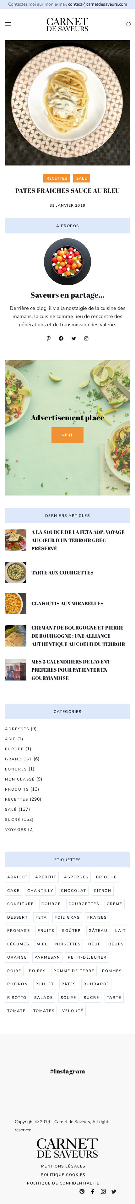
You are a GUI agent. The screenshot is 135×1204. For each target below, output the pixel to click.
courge (51, 903)
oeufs (116, 944)
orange (17, 957)
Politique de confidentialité (63, 1183)
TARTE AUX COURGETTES (62, 572)
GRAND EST (18, 759)
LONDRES (16, 769)
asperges (76, 877)
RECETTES (16, 799)
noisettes (68, 944)
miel (42, 944)
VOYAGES (15, 829)
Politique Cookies (63, 1174)
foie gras (67, 917)
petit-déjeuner (87, 957)
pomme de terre (73, 970)
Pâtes (69, 984)
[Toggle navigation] (8, 24)
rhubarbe (96, 984)
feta (41, 917)
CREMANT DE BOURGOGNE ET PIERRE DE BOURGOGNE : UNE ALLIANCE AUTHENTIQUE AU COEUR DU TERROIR (78, 635)
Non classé (20, 779)
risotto (17, 997)
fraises (97, 917)
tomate (16, 1010)
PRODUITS (17, 789)
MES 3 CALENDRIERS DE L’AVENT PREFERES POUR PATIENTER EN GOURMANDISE (71, 669)
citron (102, 890)
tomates (44, 1010)
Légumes (18, 944)
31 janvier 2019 (67, 205)
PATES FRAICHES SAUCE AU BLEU (67, 190)
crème (114, 903)
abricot (17, 877)
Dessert (17, 917)
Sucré (12, 819)
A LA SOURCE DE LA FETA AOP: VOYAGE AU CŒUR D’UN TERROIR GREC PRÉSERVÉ (78, 540)
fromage (18, 930)
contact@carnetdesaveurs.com (97, 4)
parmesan (47, 957)
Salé (11, 809)
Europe (14, 749)
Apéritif (46, 877)
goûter (71, 930)
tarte (114, 997)
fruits (46, 930)
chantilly (40, 890)
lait (120, 930)
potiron (17, 984)
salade (43, 997)
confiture (20, 903)
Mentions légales (63, 1166)
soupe (68, 997)
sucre (91, 997)
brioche (106, 877)
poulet (44, 984)
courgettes (83, 903)
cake (13, 890)
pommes (112, 970)
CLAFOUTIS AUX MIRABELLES (67, 603)
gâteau (98, 930)
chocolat (73, 890)
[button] (126, 24)
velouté (73, 1010)
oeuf (94, 944)
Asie (10, 739)
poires (37, 970)
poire (14, 970)
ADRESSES (17, 728)
